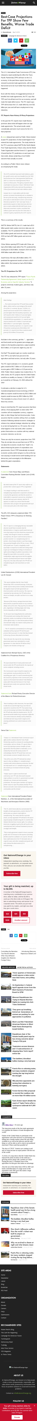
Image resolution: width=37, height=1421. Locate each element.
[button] (34, 3)
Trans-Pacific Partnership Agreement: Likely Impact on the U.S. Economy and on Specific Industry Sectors (18, 279)
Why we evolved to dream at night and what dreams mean (22, 1243)
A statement (5, 472)
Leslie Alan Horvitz (16, 1247)
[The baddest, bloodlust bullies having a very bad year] (6, 1059)
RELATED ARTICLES (8, 967)
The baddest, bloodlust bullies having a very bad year (22, 1220)
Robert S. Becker (15, 1223)
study (4, 137)
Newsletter (4, 1278)
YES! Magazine (6, 1351)
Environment (5, 976)
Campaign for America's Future (18, 36)
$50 (24, 914)
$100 (7, 920)
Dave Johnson (7, 32)
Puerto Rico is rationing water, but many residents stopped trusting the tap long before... (22, 1255)
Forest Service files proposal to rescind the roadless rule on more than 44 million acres (24, 1093)
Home (3, 1275)
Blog (2, 1284)
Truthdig (4, 1345)
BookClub (4, 1287)
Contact (3, 1318)
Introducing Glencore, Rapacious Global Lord (28, 952)
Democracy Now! (7, 1342)
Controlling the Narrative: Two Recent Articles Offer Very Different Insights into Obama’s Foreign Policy (9, 955)
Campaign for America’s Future (11, 1336)
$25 (15, 914)
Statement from (6, 693)
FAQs (3, 1312)
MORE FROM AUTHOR (25, 967)
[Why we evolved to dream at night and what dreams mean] (5, 1244)
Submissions (5, 1315)
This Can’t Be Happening (9, 1333)
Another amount (20, 920)
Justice (3, 989)
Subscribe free (12, 873)
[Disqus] (18, 1147)
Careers (3, 1308)
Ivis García (14, 1259)
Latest (3, 1281)
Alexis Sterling (15, 1238)
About (3, 1302)
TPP (8, 929)
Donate (3, 1305)
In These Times (6, 1354)
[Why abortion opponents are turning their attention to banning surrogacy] (6, 1083)
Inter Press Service (7, 1348)
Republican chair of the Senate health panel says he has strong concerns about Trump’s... (23, 1210)
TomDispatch (5, 1339)
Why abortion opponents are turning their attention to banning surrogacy (23, 1083)
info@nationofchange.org (22, 1393)
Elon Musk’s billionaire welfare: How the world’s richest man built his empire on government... (23, 1232)
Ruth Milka (14, 1214)
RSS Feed (4, 1290)
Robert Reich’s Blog (7, 1329)
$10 (7, 914)
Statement (12, 730)
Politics (3, 13)
